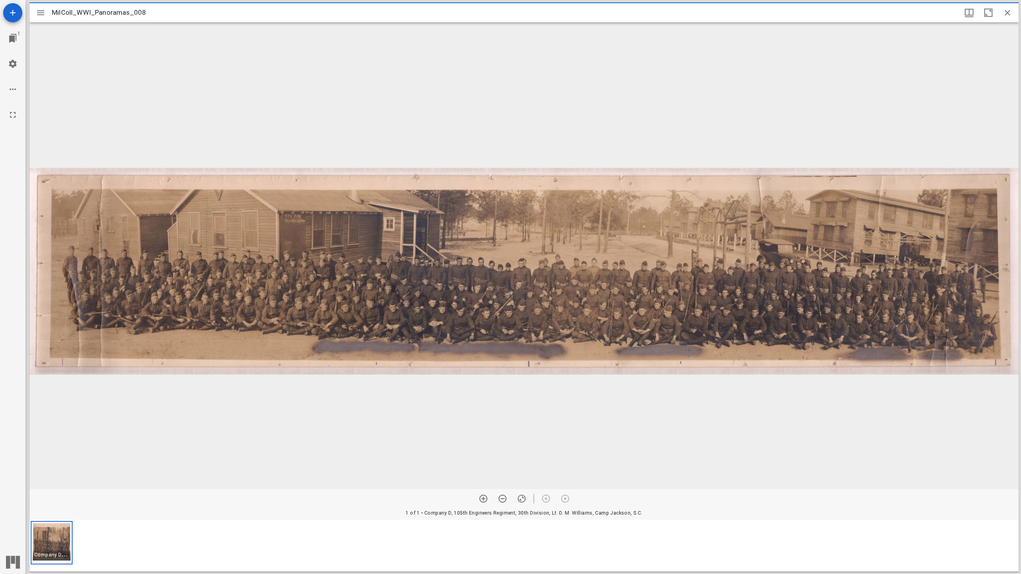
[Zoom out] (502, 498)
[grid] (524, 546)
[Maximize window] (988, 12)
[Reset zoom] (521, 498)
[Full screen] (12, 114)
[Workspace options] (12, 89)
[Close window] (1007, 12)
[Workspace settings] (12, 63)
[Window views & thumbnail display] (969, 12)
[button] (52, 542)
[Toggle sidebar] (40, 12)
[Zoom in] (483, 498)
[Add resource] (12, 12)
